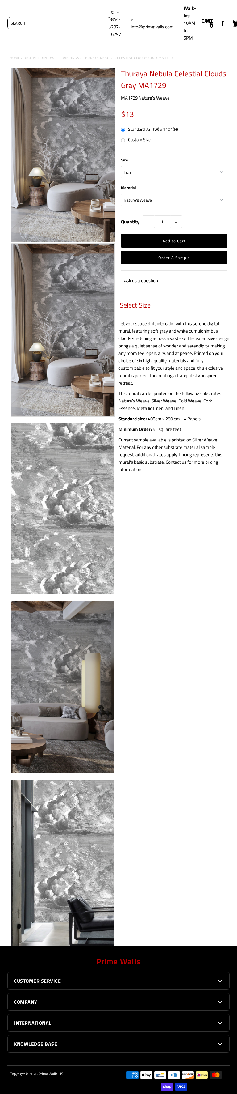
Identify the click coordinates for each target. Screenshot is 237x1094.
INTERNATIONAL (33, 1023)
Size (124, 160)
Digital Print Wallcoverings (51, 57)
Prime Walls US (51, 1074)
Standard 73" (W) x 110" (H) (153, 129)
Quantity (130, 221)
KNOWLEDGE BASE (35, 1044)
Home (15, 57)
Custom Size (139, 140)
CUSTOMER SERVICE (37, 981)
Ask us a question (141, 280)
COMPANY (25, 1002)
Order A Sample (174, 257)
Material (128, 188)
